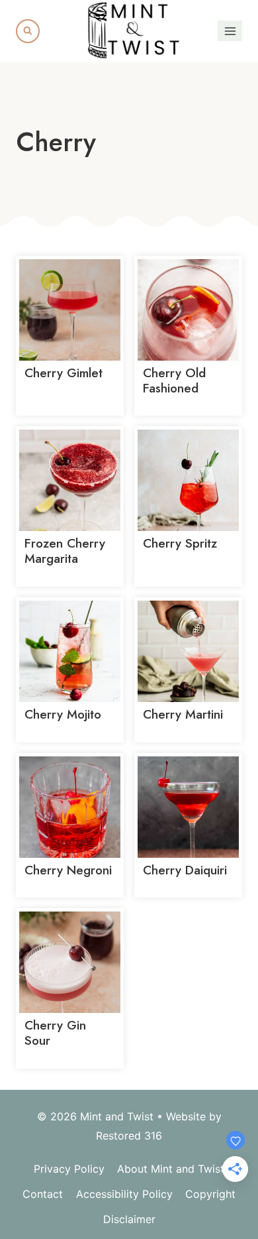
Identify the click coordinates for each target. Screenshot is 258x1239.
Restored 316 (129, 1135)
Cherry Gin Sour (55, 1032)
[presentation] (69, 310)
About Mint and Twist (170, 1168)
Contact (42, 1194)
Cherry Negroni (68, 870)
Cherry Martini (183, 714)
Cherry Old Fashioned (174, 380)
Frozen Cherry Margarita (64, 550)
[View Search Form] (28, 31)
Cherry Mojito (62, 714)
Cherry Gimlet (63, 373)
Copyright (210, 1194)
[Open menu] (230, 31)
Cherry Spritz (180, 543)
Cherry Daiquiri (185, 870)
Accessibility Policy (124, 1194)
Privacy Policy (69, 1168)
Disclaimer (129, 1219)
